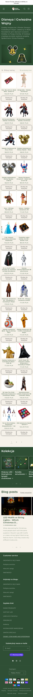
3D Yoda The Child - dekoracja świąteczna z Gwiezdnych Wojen (8, 394)
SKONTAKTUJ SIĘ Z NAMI (11, 560)
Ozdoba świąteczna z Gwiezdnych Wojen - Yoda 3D (9, 361)
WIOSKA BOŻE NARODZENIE (13, 628)
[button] (4, 9)
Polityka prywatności (25, 690)
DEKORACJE (7, 620)
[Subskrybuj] (28, 648)
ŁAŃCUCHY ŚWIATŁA (10, 616)
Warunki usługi (8, 568)
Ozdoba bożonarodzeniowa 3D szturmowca (24, 269)
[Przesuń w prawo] (20, 484)
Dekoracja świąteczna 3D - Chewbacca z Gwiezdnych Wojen (9, 300)
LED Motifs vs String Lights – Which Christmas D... (13, 520)
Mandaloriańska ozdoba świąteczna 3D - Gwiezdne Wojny (24, 394)
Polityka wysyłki (22, 693)
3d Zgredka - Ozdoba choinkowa (24, 90)
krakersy (6, 624)
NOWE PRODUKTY (9, 608)
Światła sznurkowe (20, 473)
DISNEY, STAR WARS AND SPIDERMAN (16, 636)
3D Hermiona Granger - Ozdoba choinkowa (24, 119)
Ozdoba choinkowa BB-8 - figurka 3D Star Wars (9, 331)
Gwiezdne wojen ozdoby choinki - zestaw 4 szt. (24, 239)
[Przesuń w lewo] (12, 484)
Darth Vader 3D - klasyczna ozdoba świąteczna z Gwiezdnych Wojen (24, 362)
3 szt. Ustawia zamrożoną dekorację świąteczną (9, 239)
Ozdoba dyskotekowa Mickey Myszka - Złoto (24, 149)
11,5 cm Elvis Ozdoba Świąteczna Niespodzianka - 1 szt (8, 424)
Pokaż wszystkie (26, 492)
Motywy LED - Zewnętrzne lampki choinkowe (7, 475)
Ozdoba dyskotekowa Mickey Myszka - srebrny (9, 179)
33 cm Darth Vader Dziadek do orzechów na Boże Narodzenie (9, 269)
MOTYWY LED (8, 612)
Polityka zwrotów (9, 564)
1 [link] (11, 442)
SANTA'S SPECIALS (9, 632)
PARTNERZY (7, 572)
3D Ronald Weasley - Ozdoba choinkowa (8, 119)
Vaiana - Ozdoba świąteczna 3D (24, 208)
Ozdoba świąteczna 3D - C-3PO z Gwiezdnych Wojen (24, 331)
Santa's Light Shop (13, 688)
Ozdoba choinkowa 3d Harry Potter (9, 149)
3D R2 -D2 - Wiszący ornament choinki (24, 299)
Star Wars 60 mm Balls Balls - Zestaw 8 (9, 90)
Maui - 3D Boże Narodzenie (9, 208)
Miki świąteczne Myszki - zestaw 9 (24, 423)
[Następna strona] (21, 442)
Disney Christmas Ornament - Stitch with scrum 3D (24, 179)
